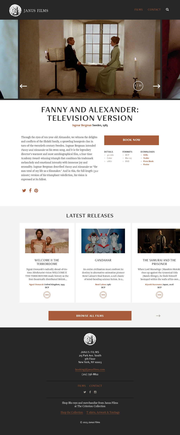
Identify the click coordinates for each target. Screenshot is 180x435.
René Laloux (101, 285)
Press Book (148, 161)
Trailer (146, 158)
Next (153, 316)
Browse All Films (90, 316)
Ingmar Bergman (82, 125)
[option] (90, 59)
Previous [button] (34, 87)
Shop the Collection (72, 412)
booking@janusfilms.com (90, 370)
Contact (154, 10)
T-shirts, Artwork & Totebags (103, 412)
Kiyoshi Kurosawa (153, 285)
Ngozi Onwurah (36, 285)
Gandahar (103, 260)
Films (139, 10)
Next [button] (147, 87)
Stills (145, 155)
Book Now (131, 140)
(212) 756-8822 (90, 374)
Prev (26, 316)
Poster (146, 165)
